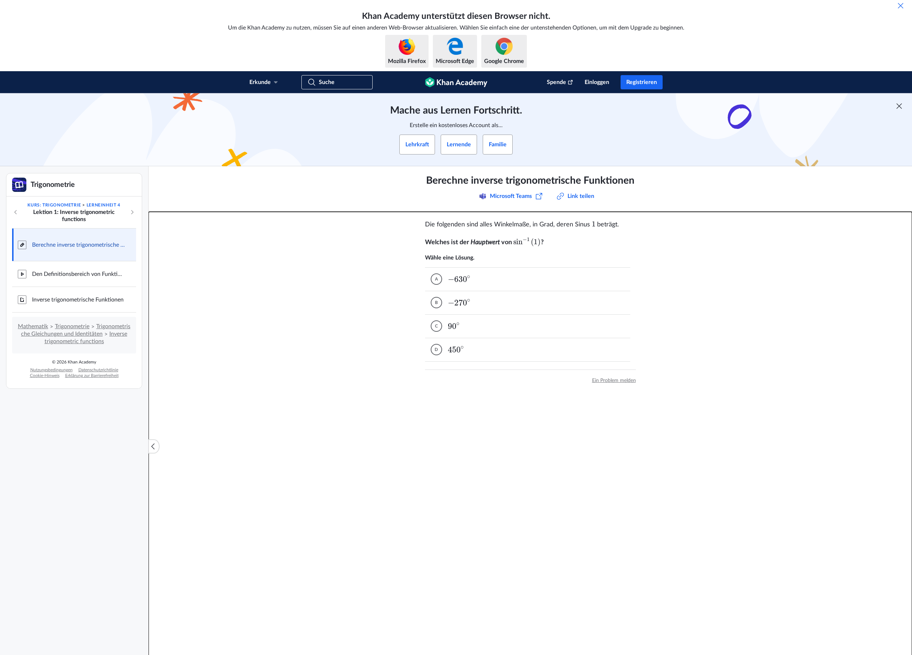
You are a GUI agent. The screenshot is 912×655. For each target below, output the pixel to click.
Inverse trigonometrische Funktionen (78, 300)
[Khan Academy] (456, 82)
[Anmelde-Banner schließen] (899, 106)
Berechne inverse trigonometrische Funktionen (78, 245)
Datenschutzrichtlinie (98, 370)
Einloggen (597, 82)
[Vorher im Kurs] (15, 212)
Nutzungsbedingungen (51, 370)
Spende (556, 82)
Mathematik (33, 326)
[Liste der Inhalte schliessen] (154, 446)
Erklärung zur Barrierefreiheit (92, 375)
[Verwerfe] (900, 5)
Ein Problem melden (614, 380)
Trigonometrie (72, 326)
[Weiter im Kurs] (132, 212)
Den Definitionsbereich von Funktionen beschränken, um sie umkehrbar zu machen (78, 274)
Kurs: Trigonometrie (54, 205)
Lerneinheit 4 (103, 205)
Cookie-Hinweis (44, 375)
